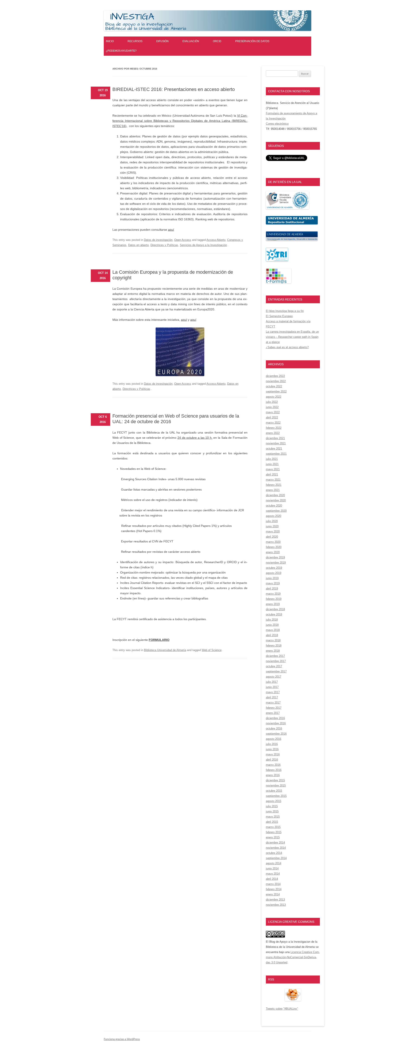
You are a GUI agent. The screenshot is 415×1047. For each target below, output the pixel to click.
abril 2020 (272, 536)
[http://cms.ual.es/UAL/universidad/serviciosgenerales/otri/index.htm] (277, 260)
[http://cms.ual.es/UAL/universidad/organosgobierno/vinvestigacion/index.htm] (292, 239)
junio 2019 (272, 578)
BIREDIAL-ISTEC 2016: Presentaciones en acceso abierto (173, 89)
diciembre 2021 (275, 438)
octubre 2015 (274, 790)
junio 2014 (272, 868)
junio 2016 (272, 749)
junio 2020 (272, 526)
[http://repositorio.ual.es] (292, 223)
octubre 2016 (274, 728)
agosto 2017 (273, 676)
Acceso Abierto (215, 239)
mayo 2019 (273, 583)
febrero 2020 (273, 547)
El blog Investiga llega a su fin (285, 311)
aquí (171, 229)
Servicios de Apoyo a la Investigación (203, 245)
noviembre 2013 (276, 904)
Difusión (162, 41)
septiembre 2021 (276, 453)
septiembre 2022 (276, 391)
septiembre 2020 (276, 510)
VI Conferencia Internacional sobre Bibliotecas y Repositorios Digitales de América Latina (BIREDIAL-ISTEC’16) (179, 121)
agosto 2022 (273, 396)
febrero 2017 (273, 707)
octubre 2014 (274, 853)
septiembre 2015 (276, 796)
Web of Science (212, 650)
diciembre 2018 (275, 609)
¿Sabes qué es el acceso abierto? (287, 347)
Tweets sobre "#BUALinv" (282, 1008)
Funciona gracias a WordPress (122, 1039)
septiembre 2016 (276, 733)
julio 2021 (272, 459)
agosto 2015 (273, 801)
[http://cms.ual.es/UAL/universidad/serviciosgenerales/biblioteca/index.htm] (287, 208)
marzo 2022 (273, 422)
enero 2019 (273, 604)
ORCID (217, 41)
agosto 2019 (273, 573)
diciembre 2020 (275, 495)
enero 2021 (273, 490)
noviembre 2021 (276, 443)
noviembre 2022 (276, 381)
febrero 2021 (273, 484)
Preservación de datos (252, 41)
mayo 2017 (273, 692)
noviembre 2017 (276, 661)
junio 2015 (272, 811)
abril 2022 (272, 417)
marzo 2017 (273, 702)
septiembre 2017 (276, 671)
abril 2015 (272, 821)
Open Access (182, 239)
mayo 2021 (273, 469)
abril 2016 (272, 759)
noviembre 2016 (276, 723)
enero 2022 (273, 433)
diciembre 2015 (275, 780)
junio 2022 (272, 407)
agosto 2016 (273, 738)
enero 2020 (273, 552)
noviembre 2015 (276, 785)
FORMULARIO (159, 640)
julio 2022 (272, 402)
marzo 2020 (273, 541)
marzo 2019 (273, 593)
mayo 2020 (273, 531)
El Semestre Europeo (279, 316)
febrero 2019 (273, 599)
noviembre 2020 (276, 500)
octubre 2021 (274, 448)
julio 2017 (272, 681)
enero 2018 (273, 650)
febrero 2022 (273, 427)
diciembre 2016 (275, 718)
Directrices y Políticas (164, 245)
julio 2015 (272, 806)
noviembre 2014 (276, 847)
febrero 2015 (273, 832)
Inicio (110, 41)
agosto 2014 (273, 863)
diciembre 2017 (275, 656)
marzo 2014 (273, 884)
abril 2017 (272, 697)
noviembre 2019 (276, 562)
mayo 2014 (273, 873)
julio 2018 (272, 619)
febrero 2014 (273, 889)
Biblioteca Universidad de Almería (165, 650)
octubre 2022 (274, 386)
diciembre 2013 (275, 899)
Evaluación (190, 41)
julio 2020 (272, 521)
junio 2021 (272, 464)
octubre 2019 (274, 567)
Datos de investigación (158, 239)
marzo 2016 (273, 764)
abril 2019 (272, 588)
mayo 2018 (273, 630)
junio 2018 (272, 624)
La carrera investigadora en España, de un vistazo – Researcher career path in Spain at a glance (292, 337)
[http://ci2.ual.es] (278, 282)
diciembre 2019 (275, 557)
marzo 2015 (273, 827)
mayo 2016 (273, 754)
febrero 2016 (273, 770)
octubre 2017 (274, 666)
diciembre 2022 (275, 376)
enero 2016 (273, 775)
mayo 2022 (273, 412)
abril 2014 (272, 878)
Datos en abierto (138, 245)
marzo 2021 (273, 479)
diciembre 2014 (275, 842)
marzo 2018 (273, 640)
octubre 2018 (274, 614)
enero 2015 (273, 837)
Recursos (135, 41)
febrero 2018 (273, 645)
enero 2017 (273, 713)
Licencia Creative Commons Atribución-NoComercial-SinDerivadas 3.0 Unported (293, 957)
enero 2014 (273, 894)
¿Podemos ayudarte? (121, 50)
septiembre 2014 (276, 858)
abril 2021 (272, 474)
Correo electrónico (277, 123)
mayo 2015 (273, 816)
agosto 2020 (273, 516)
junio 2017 (272, 687)
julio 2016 (272, 744)
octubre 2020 (274, 505)
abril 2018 (272, 635)
